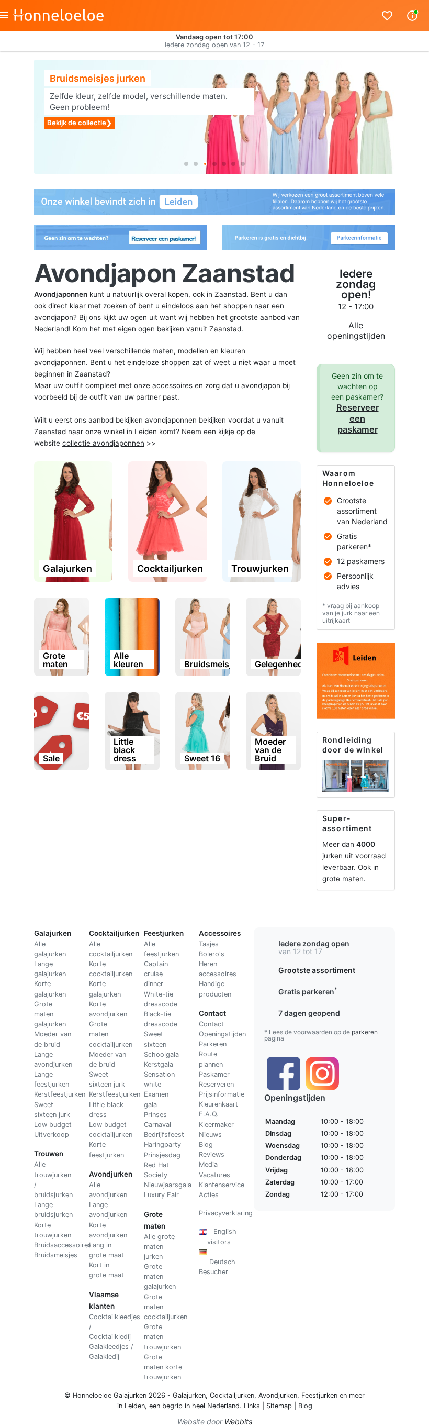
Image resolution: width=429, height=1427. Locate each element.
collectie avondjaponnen (103, 443)
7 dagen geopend (309, 1013)
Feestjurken (319, 1395)
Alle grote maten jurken (159, 1246)
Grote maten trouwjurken (162, 1337)
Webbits (238, 1421)
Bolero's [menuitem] (211, 954)
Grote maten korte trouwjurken (163, 1367)
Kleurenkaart (218, 1104)
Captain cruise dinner (156, 974)
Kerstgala (158, 1064)
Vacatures (214, 1175)
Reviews (211, 1154)
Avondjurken (277, 1395)
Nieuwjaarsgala (167, 1185)
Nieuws (210, 1134)
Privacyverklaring (226, 1213)
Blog (206, 1144)
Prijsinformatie (221, 1094)
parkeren (365, 1032)
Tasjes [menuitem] (209, 944)
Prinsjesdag (162, 1155)
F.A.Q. (209, 1114)
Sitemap (279, 1406)
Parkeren (213, 1044)
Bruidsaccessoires (63, 1245)
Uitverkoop (51, 1134)
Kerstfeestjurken (59, 1094)
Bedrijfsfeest (164, 1134)
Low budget (53, 1125)
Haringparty (162, 1144)
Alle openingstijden (356, 330)
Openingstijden (222, 1034)
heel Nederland (216, 1406)
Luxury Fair (161, 1195)
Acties (209, 1195)
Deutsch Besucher (217, 1262)
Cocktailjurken (232, 1395)
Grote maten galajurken (50, 1014)
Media (208, 1164)
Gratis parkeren (307, 991)
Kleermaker (216, 1125)
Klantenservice (221, 1185)
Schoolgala (161, 1054)
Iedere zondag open (313, 943)
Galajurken (189, 1395)
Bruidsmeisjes (55, 1255)
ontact (214, 1024)
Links (252, 1406)
